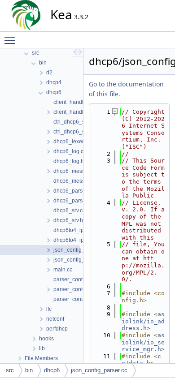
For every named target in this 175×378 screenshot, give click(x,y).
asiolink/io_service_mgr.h (143, 342)
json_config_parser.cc (99, 370)
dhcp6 (52, 370)
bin (29, 370)
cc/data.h (141, 360)
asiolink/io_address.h (143, 321)
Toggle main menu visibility (12, 40)
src (10, 370)
